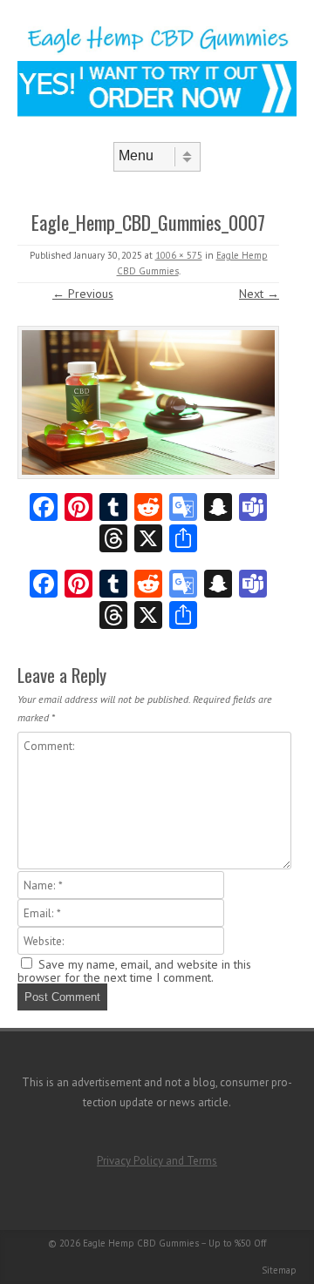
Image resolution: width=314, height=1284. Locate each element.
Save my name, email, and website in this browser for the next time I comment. (134, 970)
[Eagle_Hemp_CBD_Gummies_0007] (148, 402)
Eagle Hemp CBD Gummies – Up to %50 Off (174, 1243)
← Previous (82, 293)
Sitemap (279, 1270)
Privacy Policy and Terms (157, 1160)
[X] (148, 540)
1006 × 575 (178, 255)
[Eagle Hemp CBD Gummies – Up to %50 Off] (157, 50)
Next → (259, 293)
